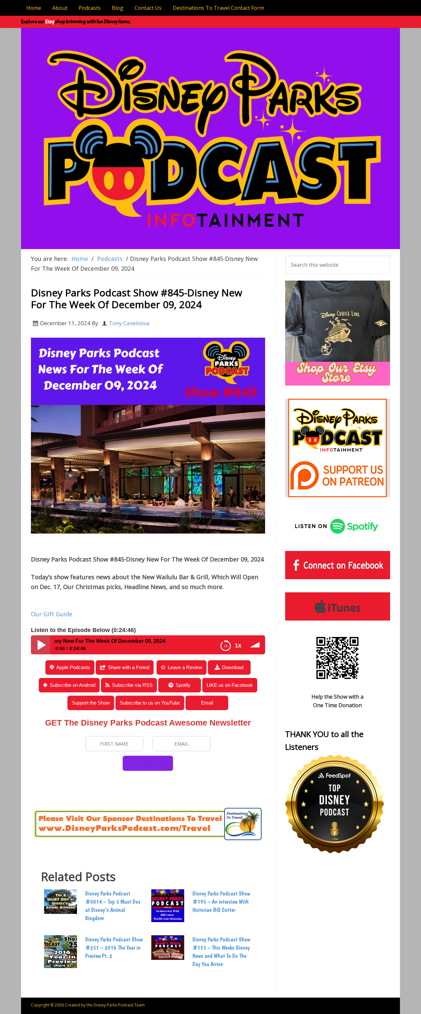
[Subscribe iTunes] (337, 606)
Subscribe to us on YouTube (150, 703)
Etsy (49, 21)
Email (207, 703)
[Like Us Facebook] (337, 565)
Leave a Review (185, 667)
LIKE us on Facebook (230, 685)
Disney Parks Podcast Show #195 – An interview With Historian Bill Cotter (221, 901)
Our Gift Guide (51, 614)
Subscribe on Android (72, 685)
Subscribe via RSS (132, 685)
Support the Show (91, 703)
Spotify (183, 685)
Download (232, 667)
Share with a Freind (128, 667)
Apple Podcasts (73, 667)
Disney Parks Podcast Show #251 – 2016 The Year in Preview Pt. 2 (114, 947)
